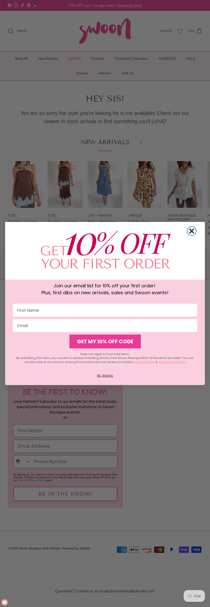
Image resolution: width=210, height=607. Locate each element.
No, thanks (105, 375)
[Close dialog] (191, 231)
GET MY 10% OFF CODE (105, 341)
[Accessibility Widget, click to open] (4, 602)
